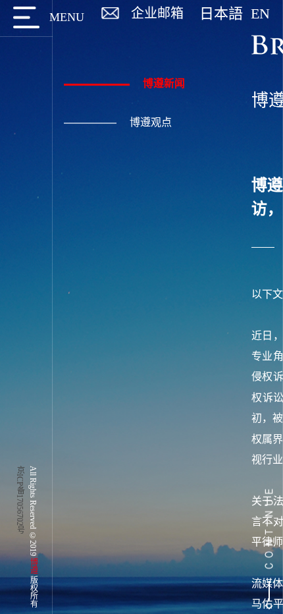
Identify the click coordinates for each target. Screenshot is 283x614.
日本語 (225, 14)
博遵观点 (151, 122)
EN (260, 14)
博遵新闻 (164, 83)
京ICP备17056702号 (19, 500)
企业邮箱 (157, 13)
